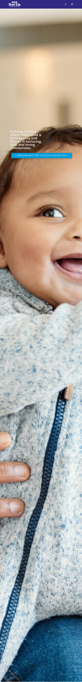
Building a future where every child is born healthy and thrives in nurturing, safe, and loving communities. (26, 139)
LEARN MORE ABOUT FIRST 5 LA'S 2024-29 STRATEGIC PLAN (41, 155)
